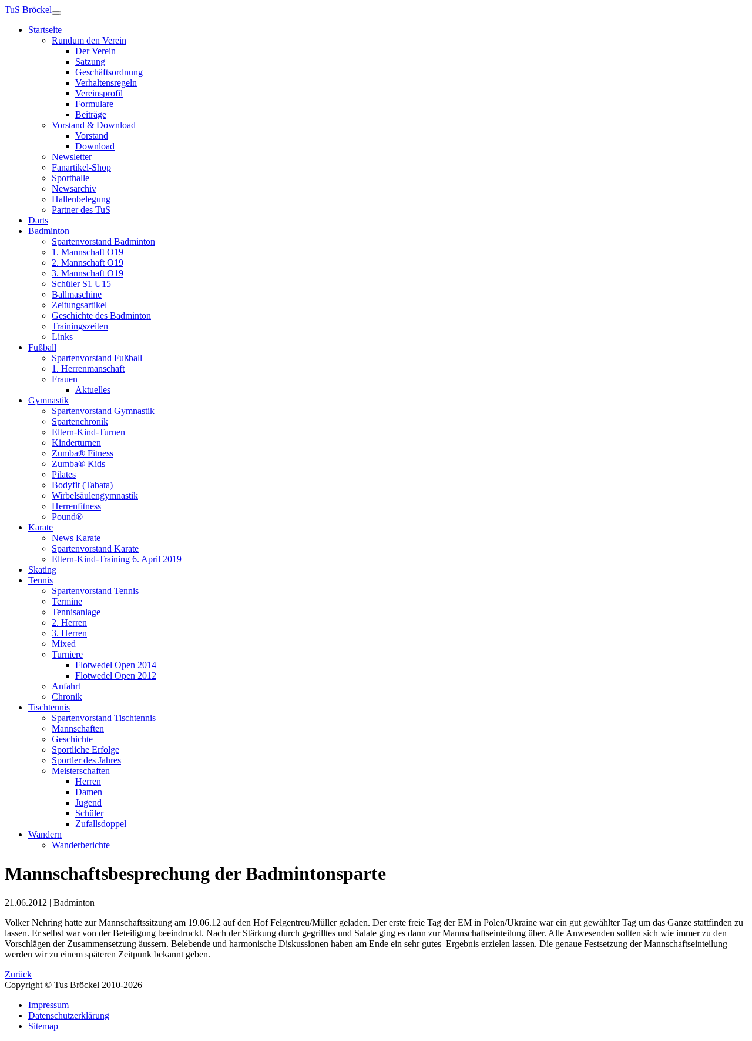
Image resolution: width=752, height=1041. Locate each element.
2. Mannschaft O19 (87, 263)
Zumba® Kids (78, 464)
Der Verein (95, 51)
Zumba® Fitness (82, 453)
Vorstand (91, 136)
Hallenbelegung (81, 199)
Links (62, 337)
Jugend (88, 803)
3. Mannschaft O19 (87, 273)
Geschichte (72, 739)
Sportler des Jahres (86, 760)
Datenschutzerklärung (68, 1015)
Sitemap (43, 1026)
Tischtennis (49, 707)
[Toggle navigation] (56, 13)
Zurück (18, 974)
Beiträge (90, 114)
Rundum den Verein (89, 40)
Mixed (64, 644)
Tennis (40, 580)
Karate (40, 527)
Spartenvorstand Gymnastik (103, 411)
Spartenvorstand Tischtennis (104, 718)
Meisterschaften (81, 771)
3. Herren (69, 633)
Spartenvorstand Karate (95, 548)
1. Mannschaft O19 (87, 252)
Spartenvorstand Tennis (95, 591)
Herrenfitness (76, 506)
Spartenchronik (80, 421)
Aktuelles (92, 390)
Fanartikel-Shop (81, 167)
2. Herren (69, 623)
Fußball (42, 347)
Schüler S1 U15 (81, 284)
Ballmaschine (77, 294)
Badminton (48, 231)
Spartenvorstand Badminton (103, 241)
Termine (67, 601)
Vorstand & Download (94, 125)
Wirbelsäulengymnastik (95, 496)
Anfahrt (66, 686)
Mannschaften (78, 728)
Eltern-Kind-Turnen (88, 432)
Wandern (45, 834)
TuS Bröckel (28, 10)
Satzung (90, 61)
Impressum (48, 1005)
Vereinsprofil (99, 93)
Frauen (65, 379)
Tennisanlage (76, 612)
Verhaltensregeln (106, 83)
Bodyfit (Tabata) (82, 485)
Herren (88, 781)
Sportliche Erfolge (85, 750)
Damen (88, 792)
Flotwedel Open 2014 (115, 665)
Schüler (89, 813)
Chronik (67, 697)
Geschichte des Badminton (101, 316)
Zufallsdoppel (100, 824)
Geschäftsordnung (109, 72)
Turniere (67, 654)
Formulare (94, 104)
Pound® (67, 517)
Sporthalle (70, 178)
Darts (38, 220)
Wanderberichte (81, 845)
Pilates (64, 474)
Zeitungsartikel (79, 305)
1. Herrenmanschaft (88, 368)
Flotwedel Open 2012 (115, 675)
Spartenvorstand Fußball (97, 358)
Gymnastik (48, 400)
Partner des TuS (81, 210)
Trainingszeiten (80, 326)
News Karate (76, 538)
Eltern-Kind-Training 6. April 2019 (117, 559)
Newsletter (72, 157)
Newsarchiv (74, 188)
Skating (42, 570)
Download (95, 146)
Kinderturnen (76, 443)
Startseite (45, 30)
